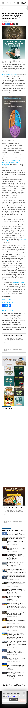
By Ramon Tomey (16, 579)
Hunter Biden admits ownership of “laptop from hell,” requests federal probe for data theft (16, 591)
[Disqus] (14, 429)
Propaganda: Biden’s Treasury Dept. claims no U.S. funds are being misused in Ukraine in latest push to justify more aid (15, 674)
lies (9, 322)
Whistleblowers (10, 324)
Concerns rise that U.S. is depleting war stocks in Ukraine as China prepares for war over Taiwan (15, 613)
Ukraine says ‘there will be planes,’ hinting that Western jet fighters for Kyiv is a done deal (15, 564)
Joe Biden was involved (18, 282)
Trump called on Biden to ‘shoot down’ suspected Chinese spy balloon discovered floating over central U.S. (16, 651)
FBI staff (17, 319)
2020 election (14, 313)
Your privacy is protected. (8, 349)
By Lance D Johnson (16, 609)
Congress (12, 315)
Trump (4, 324)
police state (13, 322)
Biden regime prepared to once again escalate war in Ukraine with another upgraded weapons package (16, 627)
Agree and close (13, 699)
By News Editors (16, 600)
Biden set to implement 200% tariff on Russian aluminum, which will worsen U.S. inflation (16, 548)
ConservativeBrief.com (8, 302)
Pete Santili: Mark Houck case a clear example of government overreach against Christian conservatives (16, 584)
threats (19, 322)
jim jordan (22, 320)
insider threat (15, 320)
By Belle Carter (15, 593)
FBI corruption (10, 319)
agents (20, 313)
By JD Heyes (15, 535)
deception (5, 317)
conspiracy (18, 315)
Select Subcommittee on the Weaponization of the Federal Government (11, 162)
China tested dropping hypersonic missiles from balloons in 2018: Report (16, 533)
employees (18, 317)
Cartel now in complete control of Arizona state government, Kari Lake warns (16, 620)
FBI (22, 317)
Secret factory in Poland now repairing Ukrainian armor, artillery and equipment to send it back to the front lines (16, 643)
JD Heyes (11, 21)
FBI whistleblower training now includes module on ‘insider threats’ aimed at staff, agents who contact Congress (15, 540)
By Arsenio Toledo (16, 661)
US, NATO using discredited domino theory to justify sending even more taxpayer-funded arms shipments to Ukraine (16, 666)
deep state (11, 317)
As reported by (9, 74)
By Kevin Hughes (16, 586)
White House (18, 324)
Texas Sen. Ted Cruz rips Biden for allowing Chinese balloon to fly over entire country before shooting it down (16, 571)
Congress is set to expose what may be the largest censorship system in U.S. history (16, 598)
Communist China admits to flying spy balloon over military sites (16, 577)
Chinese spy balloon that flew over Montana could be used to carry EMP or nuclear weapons (16, 658)
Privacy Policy (11, 696)
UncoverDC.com (6, 299)
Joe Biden (4, 322)
